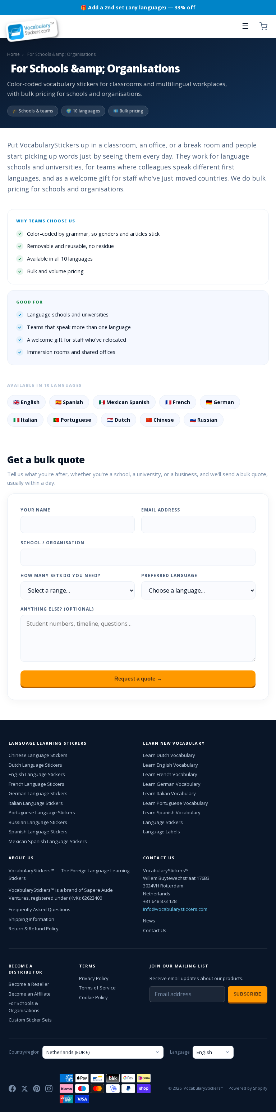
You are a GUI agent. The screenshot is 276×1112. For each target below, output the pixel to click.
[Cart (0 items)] (263, 26)
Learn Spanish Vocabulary (172, 812)
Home (13, 54)
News (149, 920)
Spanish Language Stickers (38, 831)
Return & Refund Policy (34, 928)
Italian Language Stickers (36, 803)
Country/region (24, 1052)
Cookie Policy (93, 997)
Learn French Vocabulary (170, 774)
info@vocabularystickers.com (175, 909)
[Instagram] (48, 1088)
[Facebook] (12, 1088)
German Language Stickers (38, 793)
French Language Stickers (36, 784)
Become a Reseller (29, 984)
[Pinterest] (36, 1088)
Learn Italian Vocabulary (169, 793)
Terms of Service (97, 987)
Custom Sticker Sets (30, 1019)
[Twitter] (24, 1088)
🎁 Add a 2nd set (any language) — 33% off (138, 7)
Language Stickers (163, 822)
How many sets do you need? (60, 575)
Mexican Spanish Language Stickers (48, 841)
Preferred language (169, 575)
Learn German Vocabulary (172, 784)
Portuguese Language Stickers (42, 812)
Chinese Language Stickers (38, 755)
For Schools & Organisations (24, 1007)
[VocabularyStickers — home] (34, 26)
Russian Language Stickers (38, 822)
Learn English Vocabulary (170, 765)
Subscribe (248, 994)
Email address (160, 510)
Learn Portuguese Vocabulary (175, 803)
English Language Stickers (37, 774)
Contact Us (154, 930)
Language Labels (161, 831)
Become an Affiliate (30, 994)
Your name (35, 510)
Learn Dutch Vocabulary (169, 755)
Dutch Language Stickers (35, 765)
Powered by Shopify (248, 1088)
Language (180, 1052)
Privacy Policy (94, 978)
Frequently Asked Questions (39, 909)
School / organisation (52, 543)
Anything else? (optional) (57, 609)
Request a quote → (138, 678)
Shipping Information (31, 919)
